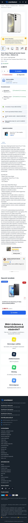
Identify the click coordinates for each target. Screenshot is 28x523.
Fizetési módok (4, 468)
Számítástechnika (4, 445)
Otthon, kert (3, 458)
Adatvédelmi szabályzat (6, 469)
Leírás (3, 142)
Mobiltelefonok (4, 452)
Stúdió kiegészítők (5, 454)
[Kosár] (26, 2)
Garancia (3, 479)
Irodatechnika (4, 447)
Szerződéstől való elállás (6, 480)
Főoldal (2, 5)
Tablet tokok (3, 440)
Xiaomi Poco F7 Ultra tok (6, 7)
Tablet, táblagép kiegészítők (7, 443)
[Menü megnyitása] (2, 2)
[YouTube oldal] (12, 488)
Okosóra (3, 450)
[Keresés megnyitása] (20, 2)
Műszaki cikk (3, 449)
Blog (2, 475)
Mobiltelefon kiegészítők (6, 434)
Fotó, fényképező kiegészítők (7, 456)
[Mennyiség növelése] (8, 71)
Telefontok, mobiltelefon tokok (11, 5)
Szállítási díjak (9, 82)
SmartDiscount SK (5, 482)
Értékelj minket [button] (16, 253)
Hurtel (5, 61)
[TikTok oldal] (9, 488)
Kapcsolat (3, 473)
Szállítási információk (5, 466)
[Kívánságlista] (23, 2)
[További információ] (25, 38)
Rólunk (2, 464)
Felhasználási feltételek (6, 471)
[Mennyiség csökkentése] (2, 71)
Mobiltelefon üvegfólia (5, 432)
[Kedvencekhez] (25, 298)
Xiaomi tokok (21, 5)
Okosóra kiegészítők (5, 436)
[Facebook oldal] (2, 488)
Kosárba (19, 71)
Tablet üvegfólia (4, 441)
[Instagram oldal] (5, 488)
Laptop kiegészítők (5, 438)
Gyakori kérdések (4, 477)
